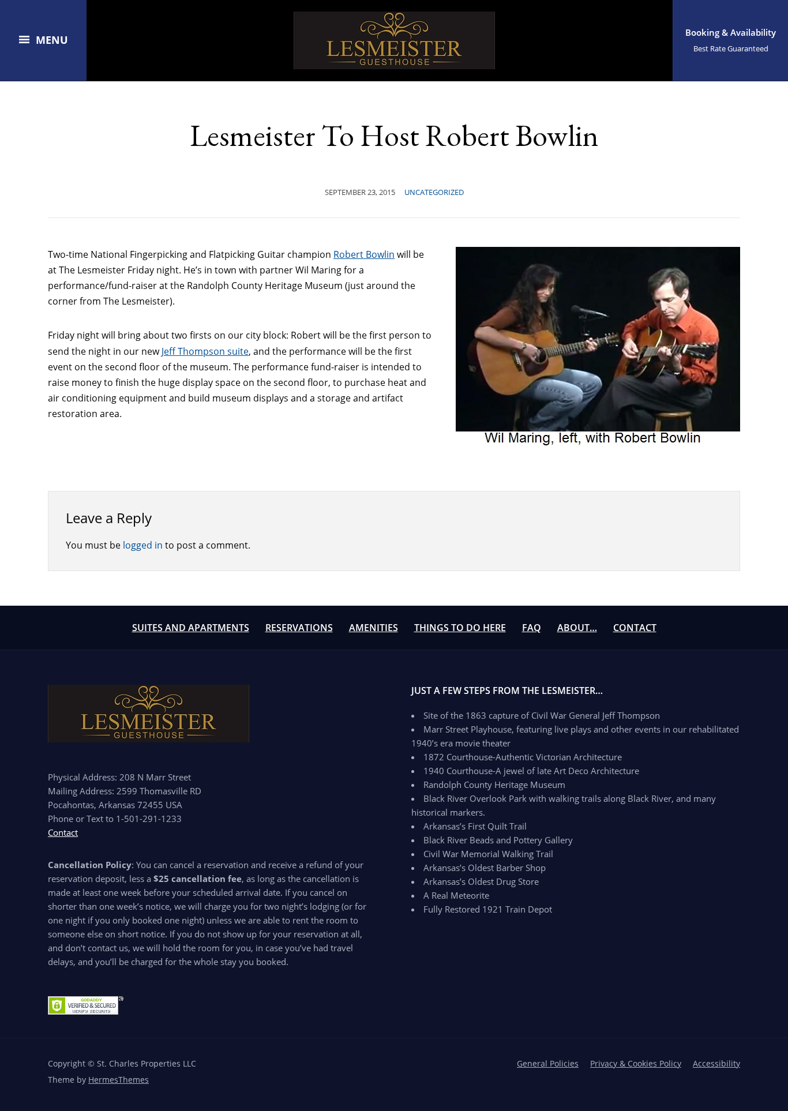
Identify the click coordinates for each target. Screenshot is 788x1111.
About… (577, 627)
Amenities (373, 627)
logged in (143, 545)
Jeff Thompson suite (205, 351)
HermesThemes (118, 1079)
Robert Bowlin (364, 254)
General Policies (548, 1063)
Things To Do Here (460, 627)
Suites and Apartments (190, 627)
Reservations (299, 627)
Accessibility (716, 1063)
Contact (634, 627)
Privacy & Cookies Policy (635, 1063)
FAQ (531, 627)
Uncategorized (434, 192)
